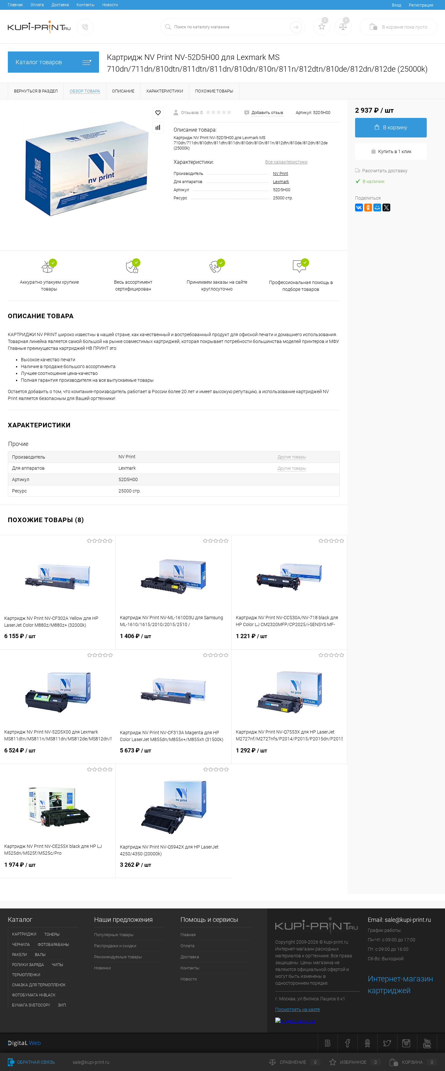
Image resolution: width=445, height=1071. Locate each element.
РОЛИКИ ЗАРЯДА (28, 965)
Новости (110, 5)
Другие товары (292, 456)
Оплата (37, 5)
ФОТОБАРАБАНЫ (53, 944)
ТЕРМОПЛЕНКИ (26, 975)
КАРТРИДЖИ (24, 934)
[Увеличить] (87, 174)
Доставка (60, 5)
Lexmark (281, 181)
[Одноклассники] (368, 207)
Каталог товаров (39, 62)
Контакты (85, 5)
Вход (396, 5)
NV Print (280, 173)
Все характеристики (286, 161)
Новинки (102, 967)
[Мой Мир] (377, 207)
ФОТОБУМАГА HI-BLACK (34, 995)
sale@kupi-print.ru (408, 919)
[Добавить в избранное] (158, 113)
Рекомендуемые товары (118, 956)
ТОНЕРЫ (52, 934)
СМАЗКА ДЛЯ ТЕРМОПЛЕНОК (39, 985)
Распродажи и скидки (115, 945)
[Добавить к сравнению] (158, 127)
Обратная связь (35, 1062)
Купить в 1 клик (394, 151)
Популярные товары (114, 934)
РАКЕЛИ (19, 954)
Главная (15, 5)
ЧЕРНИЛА (21, 944)
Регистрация (421, 5)
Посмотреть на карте (297, 1009)
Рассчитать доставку (385, 170)
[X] (386, 207)
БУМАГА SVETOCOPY (31, 1005)
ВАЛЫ (40, 954)
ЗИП (62, 1005)
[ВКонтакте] (359, 207)
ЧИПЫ (57, 965)
